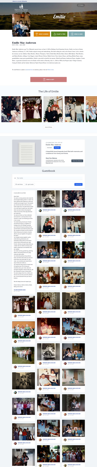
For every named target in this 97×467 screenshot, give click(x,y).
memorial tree (29, 69)
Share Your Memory (77, 160)
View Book (49, 147)
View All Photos (48, 127)
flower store (51, 69)
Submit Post (78, 184)
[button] (23, 304)
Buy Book (57, 147)
